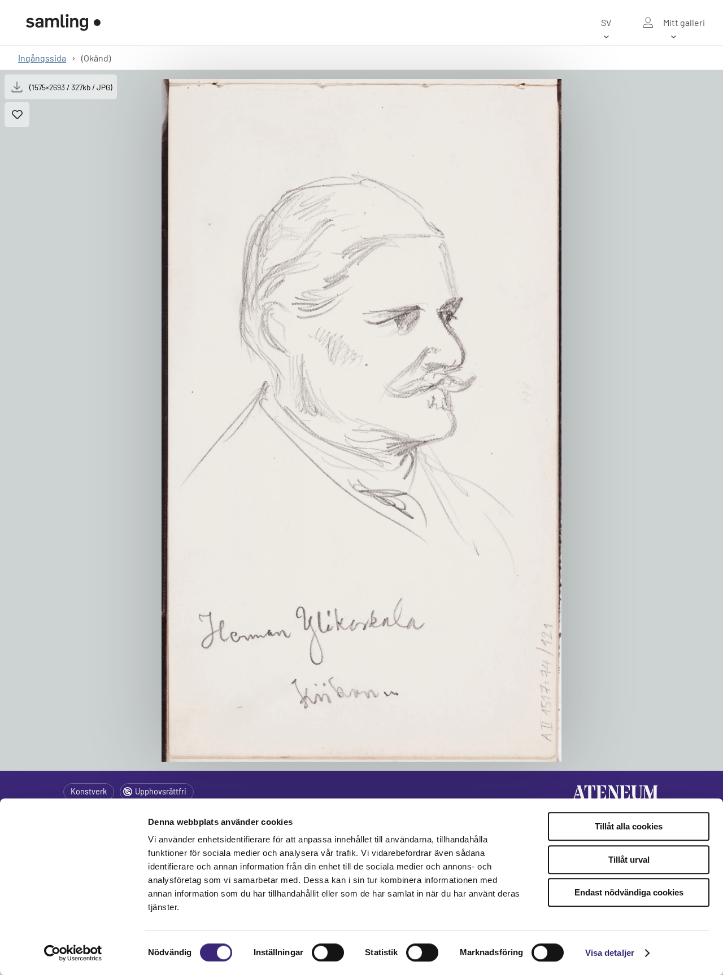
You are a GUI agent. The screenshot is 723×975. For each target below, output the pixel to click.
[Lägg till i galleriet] (17, 114)
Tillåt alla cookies (629, 826)
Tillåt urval (629, 859)
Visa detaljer (609, 953)
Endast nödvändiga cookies (628, 892)
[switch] (328, 952)
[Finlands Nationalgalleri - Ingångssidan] (63, 22)
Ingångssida (42, 57)
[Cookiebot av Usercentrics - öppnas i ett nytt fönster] (73, 953)
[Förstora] (361, 420)
